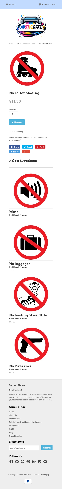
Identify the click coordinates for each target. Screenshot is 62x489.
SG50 (11, 429)
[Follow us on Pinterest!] (23, 462)
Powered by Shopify (41, 475)
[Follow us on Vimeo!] (40, 462)
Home (11, 412)
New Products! (15, 390)
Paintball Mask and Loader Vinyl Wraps (25, 422)
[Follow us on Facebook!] (11, 462)
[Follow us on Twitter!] (17, 462)
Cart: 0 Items (49, 4)
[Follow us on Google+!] (28, 462)
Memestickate (14, 419)
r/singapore (14, 426)
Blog (11, 433)
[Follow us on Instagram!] (34, 462)
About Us (13, 415)
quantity (12, 109)
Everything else (15, 436)
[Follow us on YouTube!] (45, 462)
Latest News (17, 385)
